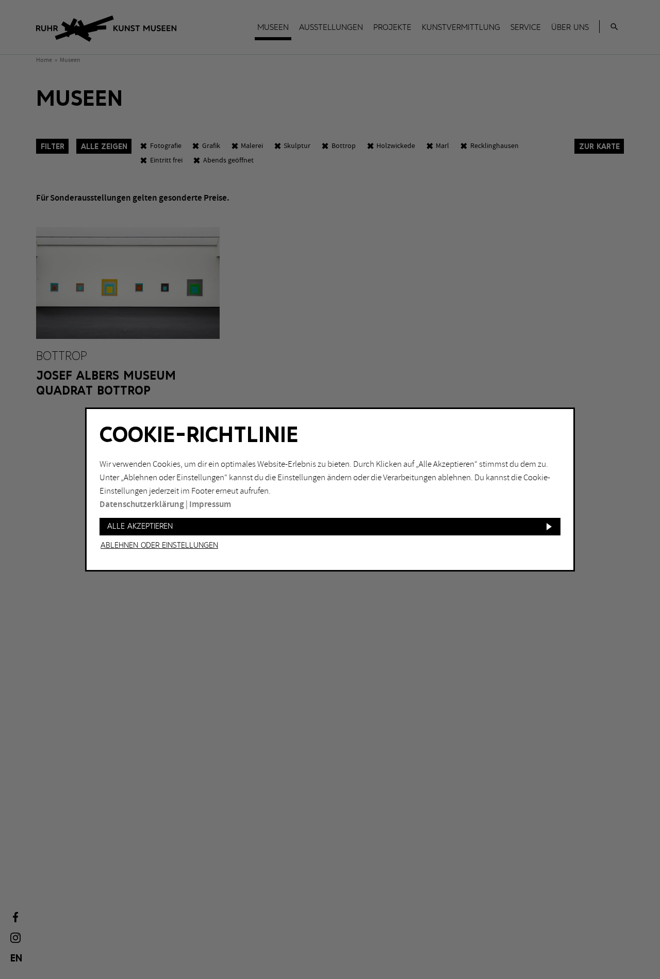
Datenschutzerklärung (142, 504)
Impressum (210, 504)
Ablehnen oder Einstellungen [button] (159, 545)
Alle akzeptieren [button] (140, 526)
